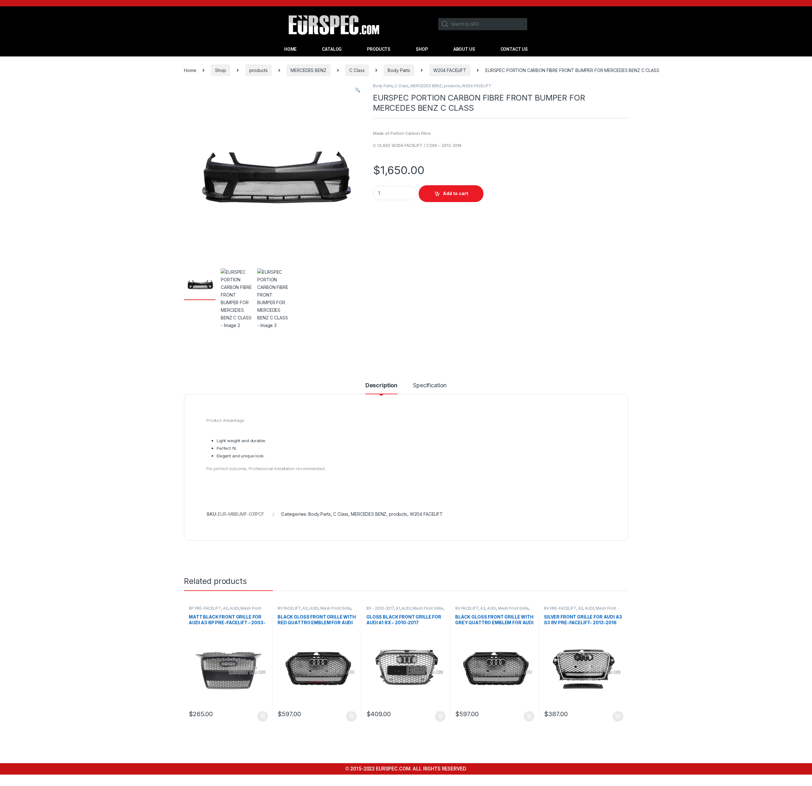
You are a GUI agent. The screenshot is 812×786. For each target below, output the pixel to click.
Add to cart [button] (262, 716)
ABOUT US (464, 49)
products (258, 70)
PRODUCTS (378, 49)
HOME (290, 49)
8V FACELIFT (289, 608)
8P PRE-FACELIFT (205, 608)
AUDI (234, 608)
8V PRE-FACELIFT (560, 608)
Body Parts (399, 70)
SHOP (422, 49)
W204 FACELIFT (449, 70)
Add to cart (455, 193)
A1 (398, 608)
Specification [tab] (430, 386)
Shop (220, 70)
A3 (225, 608)
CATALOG (332, 49)
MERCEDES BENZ (308, 70)
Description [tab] (381, 386)
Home (190, 70)
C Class (356, 70)
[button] (357, 90)
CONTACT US (514, 49)
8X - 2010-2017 (380, 608)
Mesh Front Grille (335, 608)
